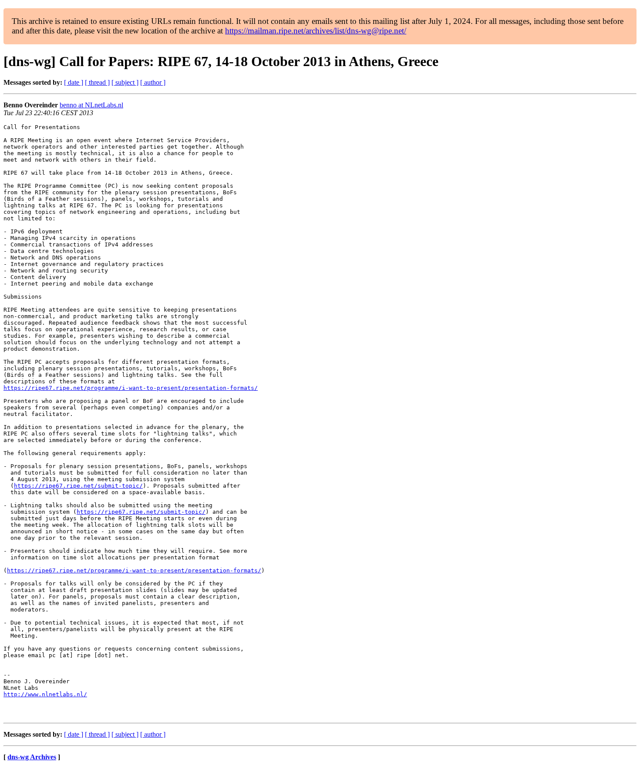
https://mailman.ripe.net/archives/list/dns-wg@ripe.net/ (315, 30)
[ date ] (73, 82)
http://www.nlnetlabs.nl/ (45, 694)
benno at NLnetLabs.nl (91, 105)
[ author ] (152, 82)
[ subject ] (124, 82)
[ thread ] (97, 82)
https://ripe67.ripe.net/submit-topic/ (78, 485)
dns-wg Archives (31, 757)
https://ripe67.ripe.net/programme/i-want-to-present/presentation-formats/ (130, 388)
